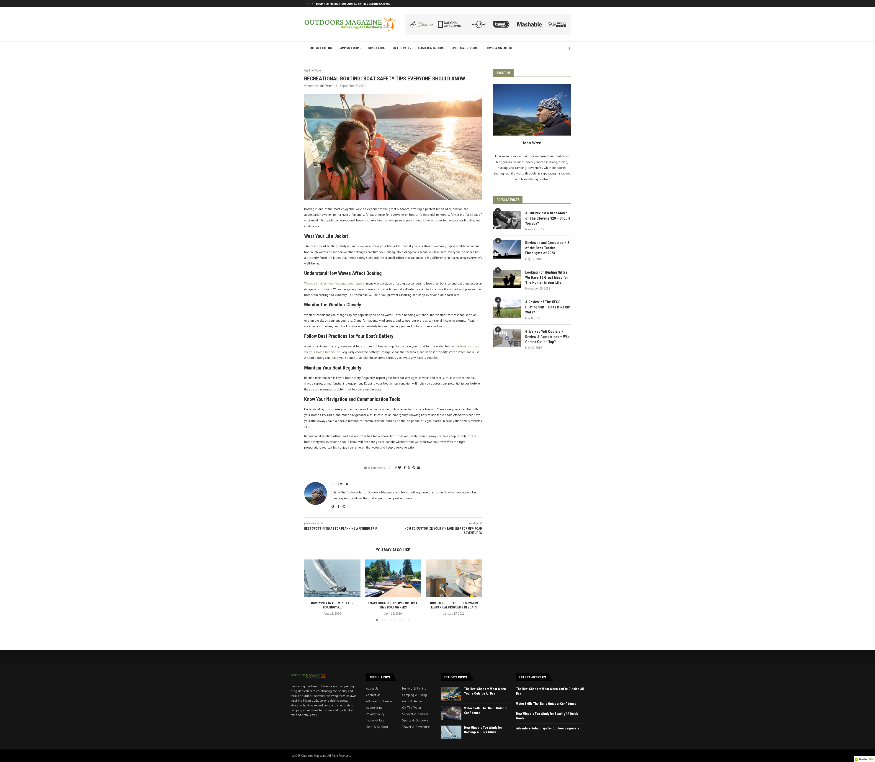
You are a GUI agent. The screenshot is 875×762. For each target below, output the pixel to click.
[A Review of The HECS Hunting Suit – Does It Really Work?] (507, 309)
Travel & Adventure (498, 48)
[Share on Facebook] (405, 468)
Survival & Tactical (431, 48)
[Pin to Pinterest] (413, 468)
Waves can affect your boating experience (333, 283)
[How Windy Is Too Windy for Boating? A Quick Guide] (332, 578)
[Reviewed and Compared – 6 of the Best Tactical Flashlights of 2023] (507, 249)
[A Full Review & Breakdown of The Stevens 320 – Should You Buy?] (507, 220)
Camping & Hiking (350, 48)
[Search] (568, 48)
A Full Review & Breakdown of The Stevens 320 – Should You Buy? (547, 218)
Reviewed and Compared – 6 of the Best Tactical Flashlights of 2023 (547, 248)
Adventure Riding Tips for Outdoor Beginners (547, 728)
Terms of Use (375, 720)
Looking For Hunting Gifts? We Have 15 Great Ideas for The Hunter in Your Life (546, 277)
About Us (372, 688)
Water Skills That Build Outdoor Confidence (546, 704)
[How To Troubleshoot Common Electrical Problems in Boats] (454, 578)
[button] (308, 3)
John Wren (325, 86)
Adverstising (374, 707)
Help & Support (377, 726)
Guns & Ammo (377, 48)
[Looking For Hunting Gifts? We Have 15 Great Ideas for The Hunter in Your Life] (507, 279)
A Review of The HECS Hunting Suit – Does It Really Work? (547, 307)
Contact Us (373, 694)
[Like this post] (399, 468)
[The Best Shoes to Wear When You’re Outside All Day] (451, 693)
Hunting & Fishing (320, 48)
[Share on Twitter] (409, 468)
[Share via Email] (418, 468)
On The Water (401, 48)
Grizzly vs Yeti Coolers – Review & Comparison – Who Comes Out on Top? (547, 336)
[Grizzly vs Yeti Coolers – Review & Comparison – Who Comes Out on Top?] (507, 338)
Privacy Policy (375, 714)
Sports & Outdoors (465, 48)
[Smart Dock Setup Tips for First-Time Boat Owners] (393, 578)
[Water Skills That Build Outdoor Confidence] (451, 713)
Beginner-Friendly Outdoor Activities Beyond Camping (353, 3)
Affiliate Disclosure (379, 701)
